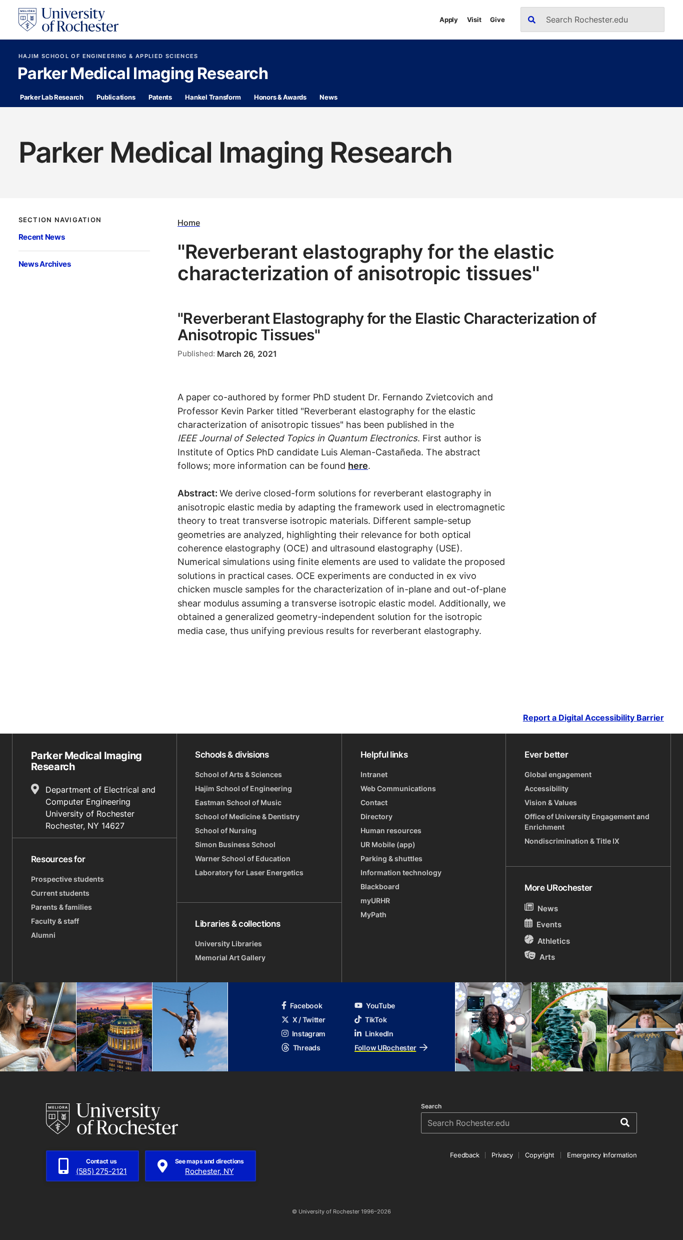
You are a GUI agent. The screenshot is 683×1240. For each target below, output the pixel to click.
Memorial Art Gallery (230, 957)
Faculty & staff (55, 921)
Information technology (401, 872)
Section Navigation (60, 220)
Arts (547, 956)
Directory (376, 816)
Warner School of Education (242, 858)
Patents (160, 97)
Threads (306, 1047)
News (328, 97)
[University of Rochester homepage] (68, 20)
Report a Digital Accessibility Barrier (593, 718)
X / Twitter (309, 1019)
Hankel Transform (212, 97)
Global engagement (558, 774)
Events (549, 925)
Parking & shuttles (391, 858)
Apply (449, 19)
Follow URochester (385, 1047)
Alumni (43, 935)
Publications (115, 97)
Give (497, 19)
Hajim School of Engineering (243, 788)
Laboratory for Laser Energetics (249, 872)
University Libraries (228, 943)
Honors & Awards (280, 97)
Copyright (539, 1154)
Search (431, 1106)
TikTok (375, 1019)
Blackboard (380, 886)
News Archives (44, 264)
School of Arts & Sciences (238, 774)
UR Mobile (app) (388, 844)
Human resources (391, 830)
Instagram (309, 1033)
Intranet (374, 774)
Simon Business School (235, 844)
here (358, 465)
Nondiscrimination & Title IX (572, 841)
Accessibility (546, 788)
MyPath (373, 914)
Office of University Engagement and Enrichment (587, 822)
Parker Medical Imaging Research (143, 74)
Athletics (554, 941)
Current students (60, 893)
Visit (474, 19)
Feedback (464, 1154)
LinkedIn (379, 1033)
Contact (374, 802)
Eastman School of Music (238, 802)
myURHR (375, 900)
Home (189, 222)
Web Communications (398, 788)
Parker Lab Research (52, 97)
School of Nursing (225, 830)
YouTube (380, 1005)
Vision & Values (550, 802)
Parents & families (61, 907)
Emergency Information (602, 1154)
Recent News (41, 237)
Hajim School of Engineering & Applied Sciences (108, 56)
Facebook (306, 1005)
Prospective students (67, 879)
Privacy (502, 1154)
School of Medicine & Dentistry (247, 816)
